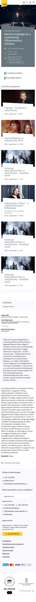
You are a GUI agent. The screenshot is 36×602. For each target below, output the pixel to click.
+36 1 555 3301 (23, 505)
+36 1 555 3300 (9, 505)
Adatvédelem (6, 541)
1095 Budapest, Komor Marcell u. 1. (16, 483)
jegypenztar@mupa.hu (12, 508)
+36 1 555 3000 (9, 477)
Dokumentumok (7, 550)
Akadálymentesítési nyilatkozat (13, 544)
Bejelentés (6, 554)
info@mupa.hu (9, 480)
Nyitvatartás (8, 514)
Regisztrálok (13, 534)
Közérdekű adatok (8, 547)
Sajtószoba (6, 557)
